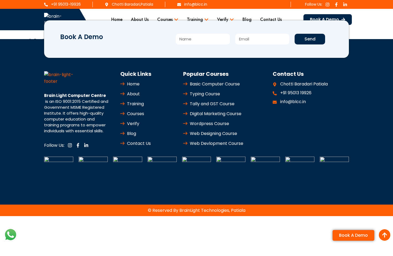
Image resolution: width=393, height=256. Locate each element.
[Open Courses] (176, 19)
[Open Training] (206, 19)
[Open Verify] (232, 19)
